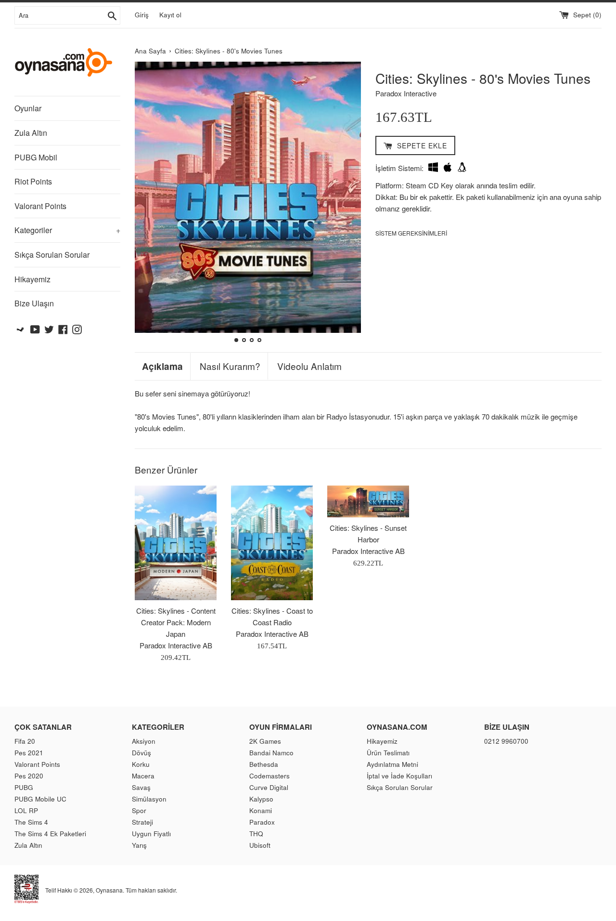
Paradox (262, 822)
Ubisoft (259, 845)
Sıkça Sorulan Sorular (52, 254)
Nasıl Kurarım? (230, 366)
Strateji (142, 822)
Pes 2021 (28, 752)
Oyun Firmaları (280, 727)
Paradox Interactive (405, 93)
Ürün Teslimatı (388, 752)
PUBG (23, 787)
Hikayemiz (32, 279)
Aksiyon (143, 741)
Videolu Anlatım (309, 366)
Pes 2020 (28, 775)
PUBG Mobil (35, 157)
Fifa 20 (24, 741)
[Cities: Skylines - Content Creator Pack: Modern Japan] (176, 543)
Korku (141, 764)
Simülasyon (149, 798)
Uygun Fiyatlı (151, 833)
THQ (256, 833)
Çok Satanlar (43, 727)
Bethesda (263, 764)
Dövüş (141, 752)
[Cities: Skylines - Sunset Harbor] (368, 501)
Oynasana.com (397, 727)
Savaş (141, 787)
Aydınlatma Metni (392, 764)
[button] (146, 203)
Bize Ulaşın (34, 303)
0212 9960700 (506, 741)
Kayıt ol (170, 14)
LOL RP (26, 810)
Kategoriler (67, 230)
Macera (143, 775)
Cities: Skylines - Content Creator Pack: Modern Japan (176, 622)
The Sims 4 (31, 822)
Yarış (139, 845)
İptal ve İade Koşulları (399, 775)
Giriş (142, 14)
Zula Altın (30, 132)
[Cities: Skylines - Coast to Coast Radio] (272, 543)
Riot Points (33, 181)
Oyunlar (27, 108)
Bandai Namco (271, 752)
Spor (139, 810)
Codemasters (269, 775)
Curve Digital (268, 787)
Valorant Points (40, 205)
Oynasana (109, 890)
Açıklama (162, 366)
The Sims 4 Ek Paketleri (50, 833)
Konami (260, 810)
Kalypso (261, 798)
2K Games (265, 741)
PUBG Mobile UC (40, 798)
